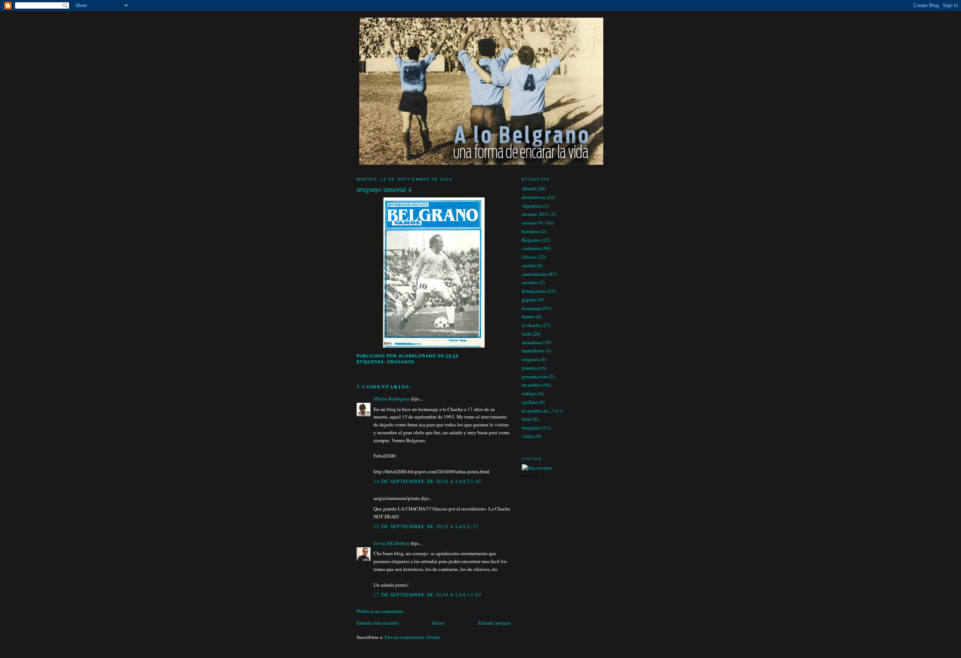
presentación (535, 376)
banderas (531, 231)
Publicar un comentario (380, 611)
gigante (529, 299)
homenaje (532, 308)
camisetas (531, 248)
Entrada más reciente (378, 622)
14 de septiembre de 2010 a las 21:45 (428, 481)
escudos (530, 282)
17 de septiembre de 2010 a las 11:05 (428, 594)
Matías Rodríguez (392, 398)
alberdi (529, 188)
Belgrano (531, 239)
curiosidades (534, 274)
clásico (529, 256)
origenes (530, 359)
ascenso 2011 (535, 214)
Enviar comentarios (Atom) (412, 637)
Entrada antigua (494, 622)
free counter (530, 476)
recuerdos (531, 384)
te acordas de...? (538, 410)
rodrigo (529, 393)
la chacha (531, 325)
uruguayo (400, 362)
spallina (530, 402)
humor (528, 316)
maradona (532, 342)
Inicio (438, 622)
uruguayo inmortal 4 (384, 189)
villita (528, 436)
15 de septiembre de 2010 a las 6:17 (426, 526)
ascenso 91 (533, 222)
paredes (529, 367)
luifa (526, 333)
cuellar (529, 265)
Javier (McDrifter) (392, 543)
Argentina (532, 205)
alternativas (533, 197)
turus (527, 419)
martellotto (533, 350)
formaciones (534, 291)
